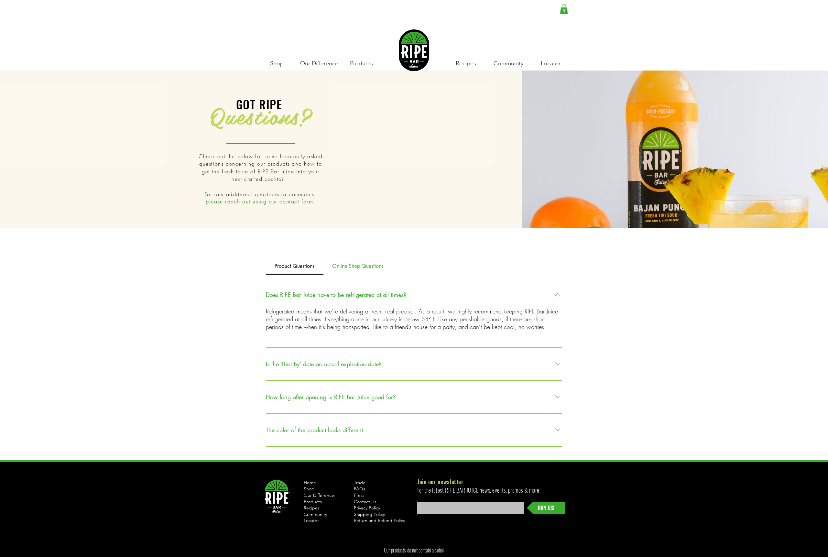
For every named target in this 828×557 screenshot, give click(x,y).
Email (421, 500)
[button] (564, 9)
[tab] (294, 266)
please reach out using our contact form (259, 201)
